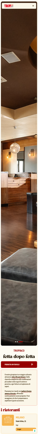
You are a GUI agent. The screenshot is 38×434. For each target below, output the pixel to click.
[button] (33, 5)
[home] (8, 5)
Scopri (19, 429)
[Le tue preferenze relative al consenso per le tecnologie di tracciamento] (35, 431)
